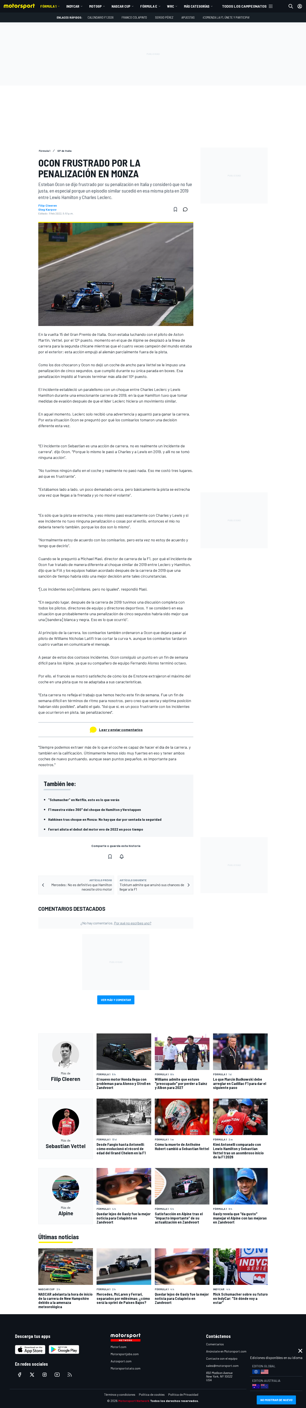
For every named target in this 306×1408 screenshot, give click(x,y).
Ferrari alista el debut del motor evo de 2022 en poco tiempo (95, 829)
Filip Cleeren (47, 205)
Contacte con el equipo (221, 1358)
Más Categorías (196, 6)
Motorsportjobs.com (125, 1354)
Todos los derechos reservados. (174, 1401)
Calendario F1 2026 (101, 17)
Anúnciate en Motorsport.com (226, 1351)
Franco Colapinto (134, 17)
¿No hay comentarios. (115, 923)
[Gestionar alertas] (121, 856)
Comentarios (215, 1344)
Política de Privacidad (183, 1394)
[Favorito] (175, 209)
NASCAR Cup (121, 6)
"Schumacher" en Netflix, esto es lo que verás (83, 799)
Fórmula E (148, 6)
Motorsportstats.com (125, 1368)
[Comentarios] (186, 209)
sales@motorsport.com (222, 1365)
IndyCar (72, 6)
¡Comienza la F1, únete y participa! (226, 17)
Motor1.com (118, 1347)
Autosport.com (121, 1361)
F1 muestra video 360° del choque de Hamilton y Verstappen (94, 809)
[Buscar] (290, 6)
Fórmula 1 (48, 6)
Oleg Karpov (47, 209)
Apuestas (188, 17)
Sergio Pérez (164, 17)
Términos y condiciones (119, 1394)
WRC (170, 6)
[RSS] (69, 1374)
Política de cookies (152, 1394)
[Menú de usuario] (299, 6)
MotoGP (95, 6)
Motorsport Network (133, 1401)
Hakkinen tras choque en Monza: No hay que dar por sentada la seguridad (105, 819)
